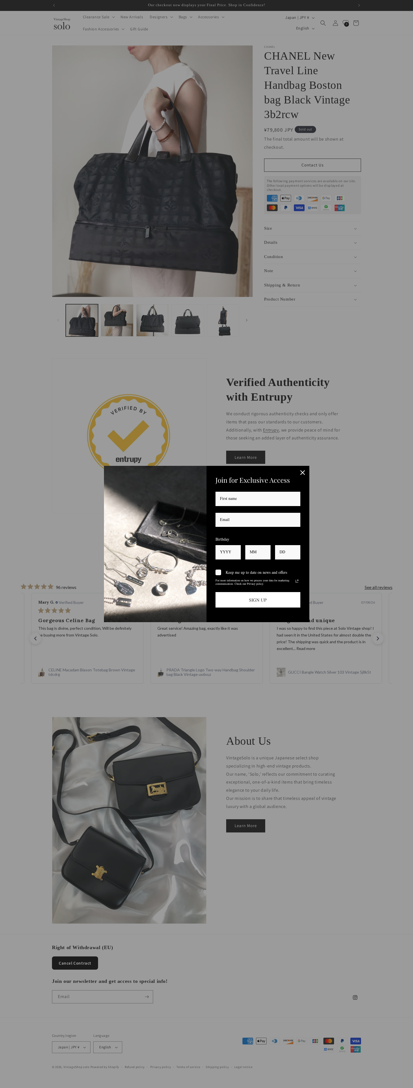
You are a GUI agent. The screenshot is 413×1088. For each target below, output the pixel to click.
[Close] (302, 472)
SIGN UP (258, 600)
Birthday (222, 539)
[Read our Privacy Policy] (297, 581)
